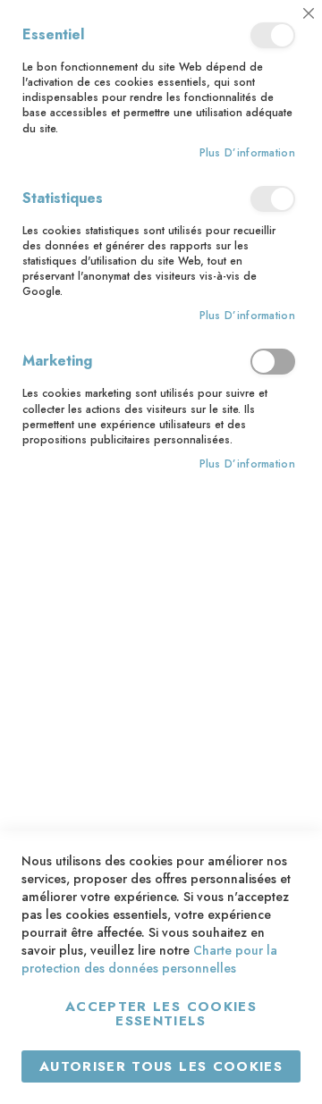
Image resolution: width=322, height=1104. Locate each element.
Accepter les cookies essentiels (161, 1014)
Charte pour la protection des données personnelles (149, 959)
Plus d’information (247, 153)
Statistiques (272, 199)
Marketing (272, 362)
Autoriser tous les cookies (161, 1066)
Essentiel (272, 35)
